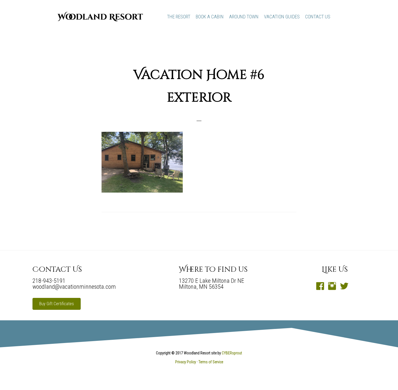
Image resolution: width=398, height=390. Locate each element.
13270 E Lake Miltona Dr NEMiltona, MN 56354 (211, 283)
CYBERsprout (232, 353)
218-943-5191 (49, 280)
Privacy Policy (185, 362)
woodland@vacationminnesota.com (74, 286)
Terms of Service (210, 362)
